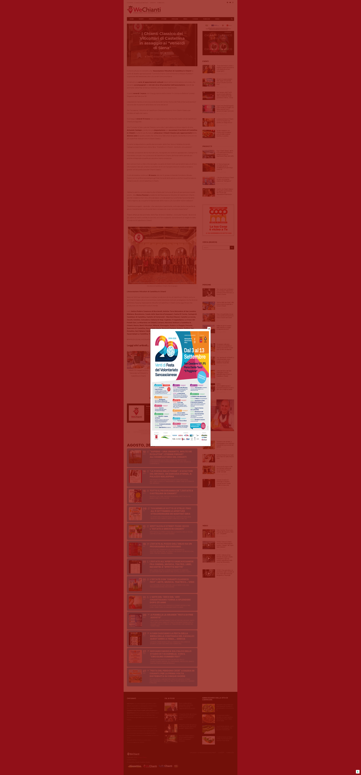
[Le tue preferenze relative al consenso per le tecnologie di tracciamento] (357, 771)
